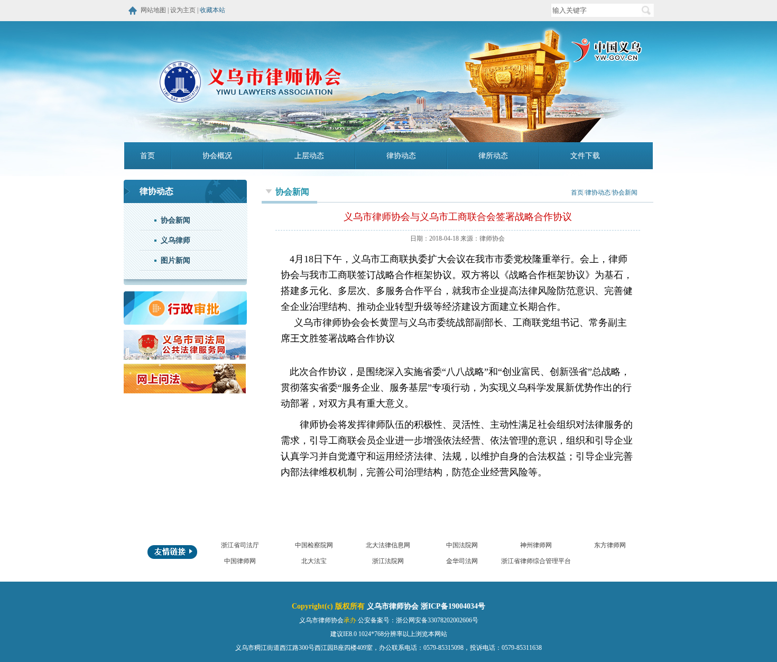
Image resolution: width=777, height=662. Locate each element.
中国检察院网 (314, 545)
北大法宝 (314, 561)
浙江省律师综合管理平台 (536, 561)
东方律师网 (610, 545)
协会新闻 (175, 220)
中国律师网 (240, 561)
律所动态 (493, 156)
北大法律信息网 (388, 545)
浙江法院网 (388, 561)
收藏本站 (212, 10)
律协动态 (401, 156)
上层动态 (309, 156)
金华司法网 (462, 561)
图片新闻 (175, 260)
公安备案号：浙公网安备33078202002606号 (418, 620)
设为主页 (183, 10)
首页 (147, 156)
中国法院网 (462, 545)
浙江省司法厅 (240, 545)
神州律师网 (536, 545)
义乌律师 (175, 240)
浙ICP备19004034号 (453, 606)
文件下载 (585, 156)
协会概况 (217, 156)
